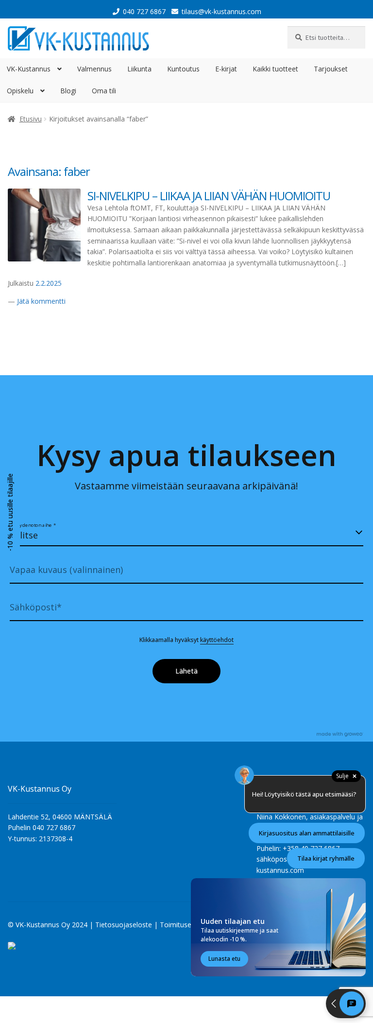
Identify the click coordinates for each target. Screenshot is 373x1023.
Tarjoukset (331, 68)
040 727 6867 (144, 11)
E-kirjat (226, 68)
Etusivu (30, 118)
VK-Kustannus (29, 68)
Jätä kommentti (41, 301)
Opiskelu (20, 90)
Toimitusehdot (183, 924)
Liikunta (139, 68)
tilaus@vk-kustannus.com (221, 11)
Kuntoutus (183, 68)
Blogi (68, 90)
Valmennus (94, 68)
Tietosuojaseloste (123, 924)
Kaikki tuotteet (275, 68)
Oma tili (104, 90)
